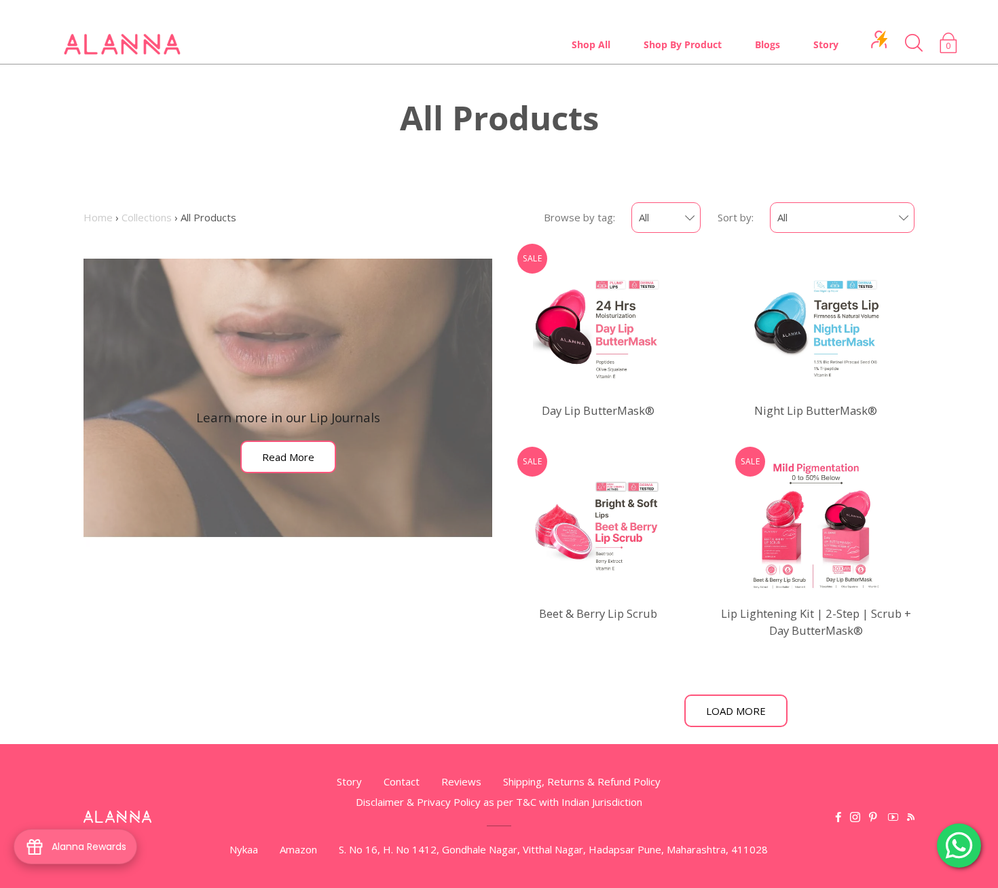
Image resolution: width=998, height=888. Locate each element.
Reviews (461, 781)
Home (98, 217)
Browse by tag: (579, 217)
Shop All (591, 44)
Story (825, 44)
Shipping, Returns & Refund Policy (582, 781)
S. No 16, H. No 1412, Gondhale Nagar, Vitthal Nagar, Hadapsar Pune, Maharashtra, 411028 (553, 849)
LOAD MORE (736, 711)
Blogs (767, 44)
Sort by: (736, 217)
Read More (288, 457)
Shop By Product (683, 44)
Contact (402, 781)
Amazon (298, 849)
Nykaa (243, 849)
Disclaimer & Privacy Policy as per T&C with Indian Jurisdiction (499, 802)
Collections (147, 217)
